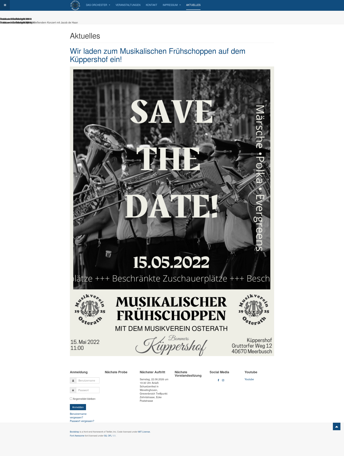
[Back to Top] (336, 426)
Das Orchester (97, 5)
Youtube (249, 379)
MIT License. (144, 431)
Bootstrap (74, 431)
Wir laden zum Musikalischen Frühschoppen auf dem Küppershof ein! (157, 54)
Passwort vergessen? (82, 421)
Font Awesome (77, 435)
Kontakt (151, 5)
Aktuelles (193, 5)
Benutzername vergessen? (78, 415)
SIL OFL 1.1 (110, 435)
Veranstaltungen (128, 5)
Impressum (170, 5)
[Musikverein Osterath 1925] (75, 5)
